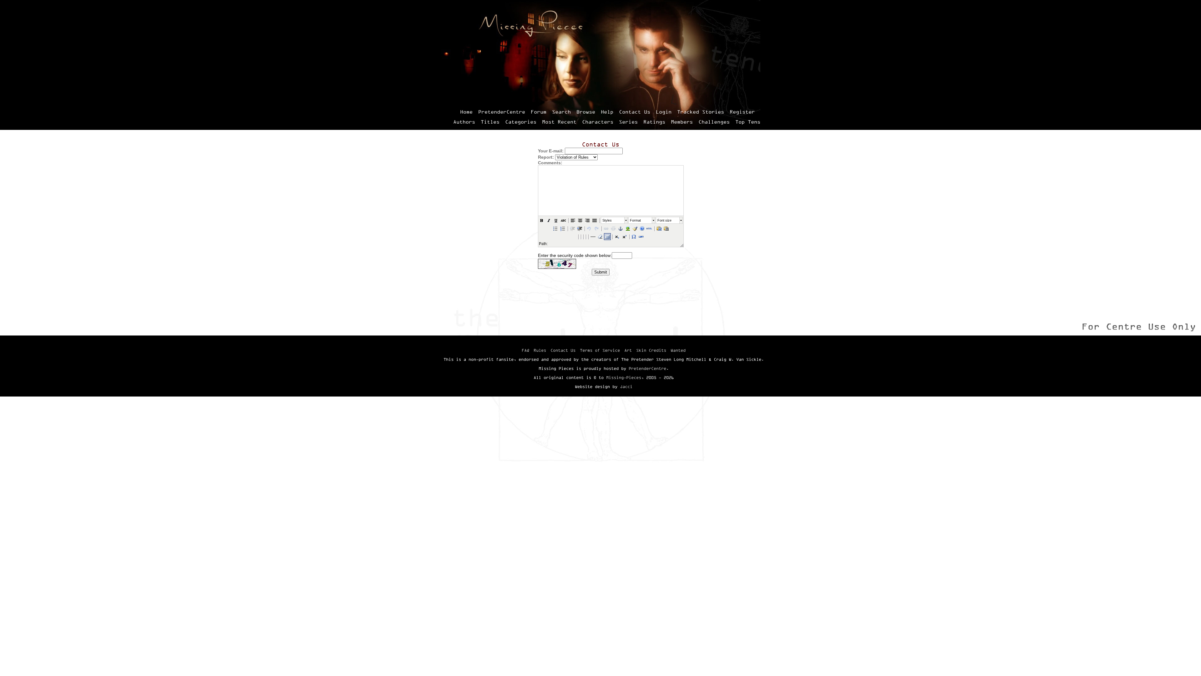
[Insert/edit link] (606, 228)
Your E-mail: (551, 150)
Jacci (626, 386)
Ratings (654, 122)
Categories (520, 122)
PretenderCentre (501, 112)
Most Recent (559, 122)
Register (742, 112)
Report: (546, 157)
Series (628, 122)
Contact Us (634, 112)
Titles (490, 122)
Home (466, 112)
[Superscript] (624, 236)
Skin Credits (651, 350)
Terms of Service (600, 350)
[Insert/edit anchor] (620, 228)
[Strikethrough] (563, 220)
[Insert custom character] (634, 236)
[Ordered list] (562, 228)
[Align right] (587, 220)
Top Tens (747, 122)
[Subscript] (617, 236)
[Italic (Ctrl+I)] (548, 220)
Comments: (550, 162)
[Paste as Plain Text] (666, 228)
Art (628, 350)
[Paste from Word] (659, 228)
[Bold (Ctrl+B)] (541, 220)
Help (607, 112)
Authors (464, 122)
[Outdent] (572, 228)
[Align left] (573, 220)
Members (682, 122)
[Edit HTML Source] (649, 228)
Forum (538, 112)
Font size (664, 220)
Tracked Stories (700, 112)
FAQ (525, 350)
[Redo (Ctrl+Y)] (596, 228)
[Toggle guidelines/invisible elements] (607, 236)
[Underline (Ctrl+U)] (556, 220)
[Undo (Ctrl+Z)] (589, 228)
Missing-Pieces (623, 377)
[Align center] (580, 220)
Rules (540, 350)
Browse (585, 112)
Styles (607, 220)
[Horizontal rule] (641, 236)
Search (561, 112)
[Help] (642, 228)
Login (663, 112)
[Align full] (594, 220)
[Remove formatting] (600, 236)
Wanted (678, 350)
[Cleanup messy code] (634, 228)
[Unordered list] (555, 228)
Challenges (714, 122)
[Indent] (579, 228)
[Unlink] (613, 228)
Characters (597, 122)
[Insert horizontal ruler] (593, 236)
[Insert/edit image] (627, 228)
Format (635, 220)
